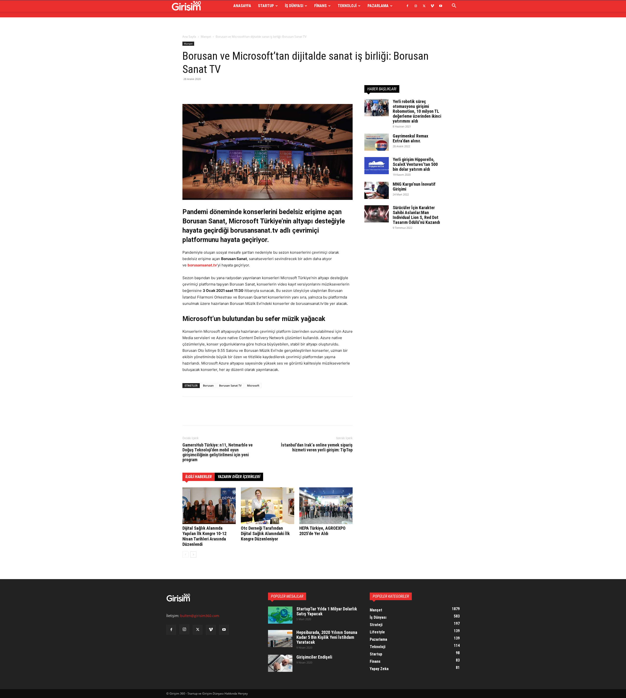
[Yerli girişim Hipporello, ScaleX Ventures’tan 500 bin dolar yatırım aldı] (376, 165)
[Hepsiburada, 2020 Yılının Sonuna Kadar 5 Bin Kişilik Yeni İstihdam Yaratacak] (280, 638)
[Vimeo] (432, 6)
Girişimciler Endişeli (314, 657)
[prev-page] (185, 554)
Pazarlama (378, 5)
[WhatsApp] (221, 90)
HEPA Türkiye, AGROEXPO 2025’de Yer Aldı (322, 531)
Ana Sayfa (189, 36)
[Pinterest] (210, 90)
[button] (454, 6)
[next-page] (193, 554)
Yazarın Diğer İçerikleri (239, 476)
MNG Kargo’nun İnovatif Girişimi (414, 187)
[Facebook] (407, 6)
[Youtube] (440, 6)
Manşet (206, 36)
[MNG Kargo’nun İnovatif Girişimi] (376, 190)
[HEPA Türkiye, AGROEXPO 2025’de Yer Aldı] (326, 505)
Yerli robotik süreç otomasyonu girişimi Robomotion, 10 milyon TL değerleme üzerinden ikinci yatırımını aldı (417, 111)
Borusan (208, 385)
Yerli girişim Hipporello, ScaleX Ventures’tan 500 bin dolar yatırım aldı (415, 164)
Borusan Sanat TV (230, 385)
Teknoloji (347, 5)
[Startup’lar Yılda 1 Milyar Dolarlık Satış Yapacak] (280, 615)
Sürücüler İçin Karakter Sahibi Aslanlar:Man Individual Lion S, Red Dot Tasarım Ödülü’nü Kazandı (416, 215)
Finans (320, 5)
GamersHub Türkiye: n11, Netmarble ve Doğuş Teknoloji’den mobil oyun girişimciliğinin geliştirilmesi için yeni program (217, 452)
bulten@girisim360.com (199, 615)
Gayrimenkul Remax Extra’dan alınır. (410, 138)
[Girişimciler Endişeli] (280, 663)
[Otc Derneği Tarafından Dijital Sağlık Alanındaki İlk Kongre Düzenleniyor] (267, 505)
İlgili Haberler (198, 476)
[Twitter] (424, 6)
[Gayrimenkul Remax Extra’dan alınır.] (376, 142)
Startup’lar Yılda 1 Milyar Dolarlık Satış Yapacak (326, 611)
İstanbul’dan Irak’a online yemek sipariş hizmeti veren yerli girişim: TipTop (317, 447)
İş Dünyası (294, 5)
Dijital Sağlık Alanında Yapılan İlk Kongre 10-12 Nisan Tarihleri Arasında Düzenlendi (204, 536)
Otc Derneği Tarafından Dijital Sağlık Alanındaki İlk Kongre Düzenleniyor (265, 533)
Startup (266, 5)
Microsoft (253, 385)
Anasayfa (242, 5)
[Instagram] (415, 6)
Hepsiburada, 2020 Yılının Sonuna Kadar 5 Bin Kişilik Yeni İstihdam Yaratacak (326, 637)
